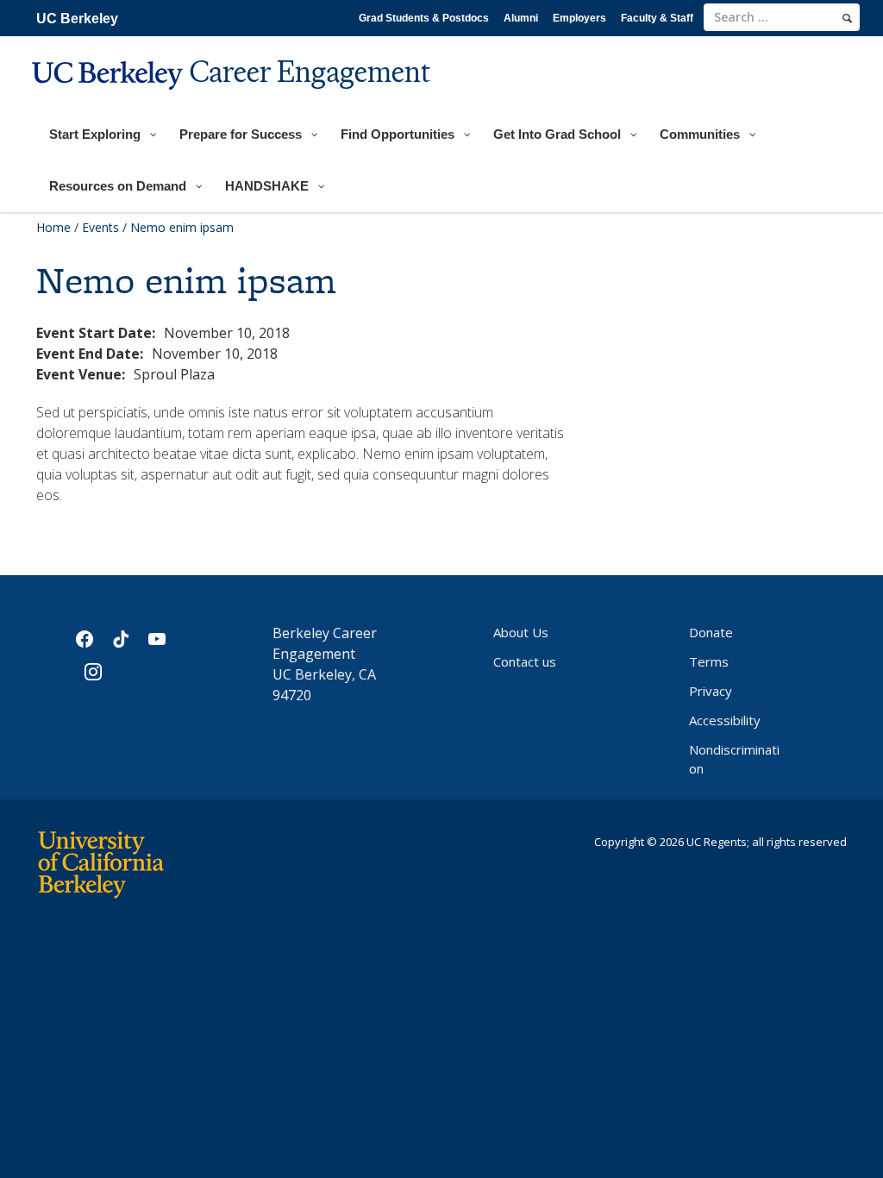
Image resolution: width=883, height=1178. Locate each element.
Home (53, 227)
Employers (579, 18)
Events (100, 227)
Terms (709, 661)
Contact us (524, 661)
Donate (711, 632)
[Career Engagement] (233, 100)
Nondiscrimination (734, 759)
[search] (847, 18)
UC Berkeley (77, 18)
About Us (520, 632)
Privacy (710, 690)
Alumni (521, 18)
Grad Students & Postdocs (424, 18)
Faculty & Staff (657, 18)
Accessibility (725, 720)
